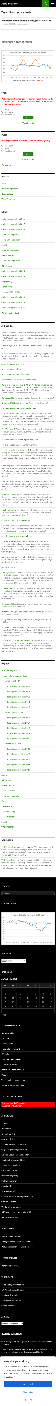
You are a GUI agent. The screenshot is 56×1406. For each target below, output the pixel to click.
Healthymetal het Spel (11, 1236)
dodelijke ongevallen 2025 (13, 302)
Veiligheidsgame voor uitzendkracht (17, 1246)
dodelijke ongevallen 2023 (18, 759)
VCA (3, 1075)
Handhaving (6, 286)
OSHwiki (5, 525)
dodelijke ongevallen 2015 (18, 707)
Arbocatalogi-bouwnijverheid (14, 374)
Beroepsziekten (8, 398)
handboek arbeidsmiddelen (13, 1160)
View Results (28, 123)
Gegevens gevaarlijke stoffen (14, 1149)
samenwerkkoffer (9, 557)
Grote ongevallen (9, 465)
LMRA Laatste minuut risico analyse (17, 847)
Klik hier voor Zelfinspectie (13, 1103)
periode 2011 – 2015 (10, 292)
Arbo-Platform (9, 3)
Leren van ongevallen (10, 234)
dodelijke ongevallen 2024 (13, 297)
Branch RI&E (7, 1128)
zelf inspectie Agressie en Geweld (16, 1212)
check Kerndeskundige (11, 413)
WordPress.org (8, 199)
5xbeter (4, 332)
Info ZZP (5, 1038)
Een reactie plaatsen (21, 24)
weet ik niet (10, 114)
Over (3, 801)
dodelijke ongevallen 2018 (18, 728)
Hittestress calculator (11, 1165)
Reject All (28, 1399)
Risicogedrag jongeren (11, 1059)
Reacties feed (7, 194)
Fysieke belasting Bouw (11, 445)
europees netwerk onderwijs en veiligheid (19, 439)
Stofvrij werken (8, 572)
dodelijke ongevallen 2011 (13, 219)
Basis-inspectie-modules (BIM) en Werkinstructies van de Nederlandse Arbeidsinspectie (26, 386)
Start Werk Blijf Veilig (11, 1300)
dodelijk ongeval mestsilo (12, 1284)
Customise (28, 1392)
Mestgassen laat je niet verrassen (15, 1241)
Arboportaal (6, 379)
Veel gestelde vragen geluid (13, 1080)
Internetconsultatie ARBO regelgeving (18, 481)
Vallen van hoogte (9, 611)
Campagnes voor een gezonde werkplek (18, 408)
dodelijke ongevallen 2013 (13, 271)
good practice (7, 785)
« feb (4, 1014)
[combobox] (28, 893)
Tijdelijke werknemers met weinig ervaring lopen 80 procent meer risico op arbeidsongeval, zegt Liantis (26, 1350)
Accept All (28, 1384)
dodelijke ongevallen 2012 (18, 691)
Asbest (4, 775)
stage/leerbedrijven (10, 1265)
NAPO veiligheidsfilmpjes (12, 1290)
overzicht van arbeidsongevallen (15, 536)
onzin (7, 109)
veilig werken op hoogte (12, 619)
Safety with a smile (9, 1064)
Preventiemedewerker (11, 541)
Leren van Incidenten (10, 494)
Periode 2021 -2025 (10, 313)
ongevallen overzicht (10, 1049)
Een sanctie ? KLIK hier (11, 1105)
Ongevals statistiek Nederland (14, 520)
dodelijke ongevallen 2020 (13, 229)
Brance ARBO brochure (12, 403)
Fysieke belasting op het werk (14, 450)
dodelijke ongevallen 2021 (18, 749)
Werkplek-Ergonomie (11, 1207)
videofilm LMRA (8, 1305)
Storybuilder (7, 588)
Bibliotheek (6, 266)
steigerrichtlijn (8, 567)
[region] (28, 1381)
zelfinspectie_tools (9, 1217)
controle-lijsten (8, 1139)
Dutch (9, 960)
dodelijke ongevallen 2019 (18, 733)
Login (3, 183)
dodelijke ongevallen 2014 (18, 702)
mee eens (9, 112)
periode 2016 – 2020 (13, 712)
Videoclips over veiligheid (12, 1085)
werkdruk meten (8, 1201)
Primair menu (52, 3)
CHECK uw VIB (8, 429)
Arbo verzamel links (10, 369)
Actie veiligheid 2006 (10, 345)
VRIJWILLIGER (8, 255)
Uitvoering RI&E (8, 604)
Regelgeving (6, 281)
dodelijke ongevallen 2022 (18, 754)
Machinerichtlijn (8, 510)
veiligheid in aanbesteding (12, 627)
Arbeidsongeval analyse (11, 364)
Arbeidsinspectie (9, 353)
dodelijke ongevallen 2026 (13, 307)
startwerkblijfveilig (9, 1175)
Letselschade (7, 1043)
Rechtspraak (9, 816)
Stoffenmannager (9, 1181)
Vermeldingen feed (9, 188)
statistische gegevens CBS (12, 1069)
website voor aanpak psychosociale (17, 640)
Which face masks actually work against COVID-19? (26, 20)
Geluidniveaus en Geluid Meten (15, 1154)
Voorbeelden (10, 790)
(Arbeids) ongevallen (10, 670)
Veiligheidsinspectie (10, 860)
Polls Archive (7, 165)
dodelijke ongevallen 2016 (13, 276)
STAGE (4, 245)
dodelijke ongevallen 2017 (13, 224)
